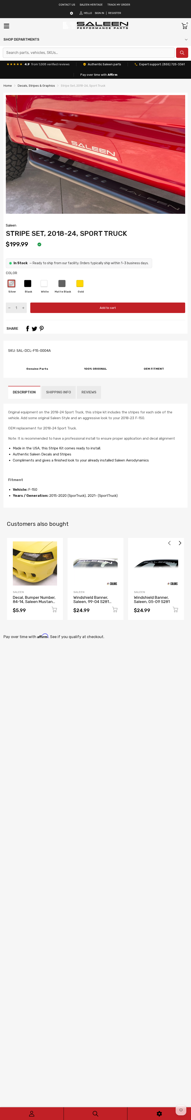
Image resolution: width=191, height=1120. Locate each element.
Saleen (11, 225)
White (44, 283)
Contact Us (67, 4)
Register (114, 13)
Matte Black (61, 283)
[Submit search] (182, 53)
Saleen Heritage (91, 4)
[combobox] (89, 53)
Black (27, 283)
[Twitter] (34, 328)
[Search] (95, 1113)
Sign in (99, 13)
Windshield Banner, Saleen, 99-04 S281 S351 (91, 601)
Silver (11, 283)
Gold (79, 283)
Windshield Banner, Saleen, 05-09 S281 (152, 599)
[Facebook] (27, 328)
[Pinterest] (41, 328)
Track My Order (118, 4)
